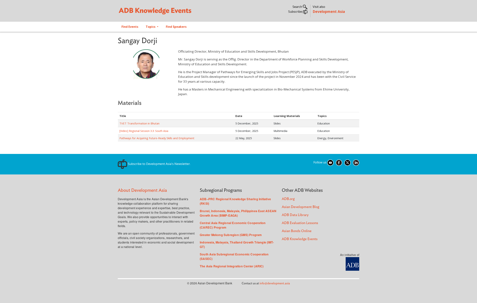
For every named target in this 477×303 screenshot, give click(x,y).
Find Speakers (176, 27)
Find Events (129, 27)
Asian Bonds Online (297, 231)
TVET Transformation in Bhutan (139, 123)
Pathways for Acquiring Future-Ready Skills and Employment (156, 138)
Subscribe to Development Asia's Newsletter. (158, 164)
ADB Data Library (295, 215)
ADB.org (288, 199)
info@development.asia (275, 283)
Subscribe (295, 12)
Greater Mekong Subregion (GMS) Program (231, 235)
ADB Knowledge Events (300, 239)
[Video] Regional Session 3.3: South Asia (143, 131)
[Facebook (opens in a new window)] (339, 162)
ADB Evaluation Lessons (300, 223)
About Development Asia (142, 190)
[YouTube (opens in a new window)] (330, 162)
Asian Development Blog (300, 207)
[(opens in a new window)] (352, 263)
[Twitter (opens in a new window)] (347, 162)
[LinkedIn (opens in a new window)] (356, 162)
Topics (151, 27)
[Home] (176, 12)
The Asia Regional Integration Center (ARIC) (232, 266)
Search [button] (298, 7)
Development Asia (329, 11)
